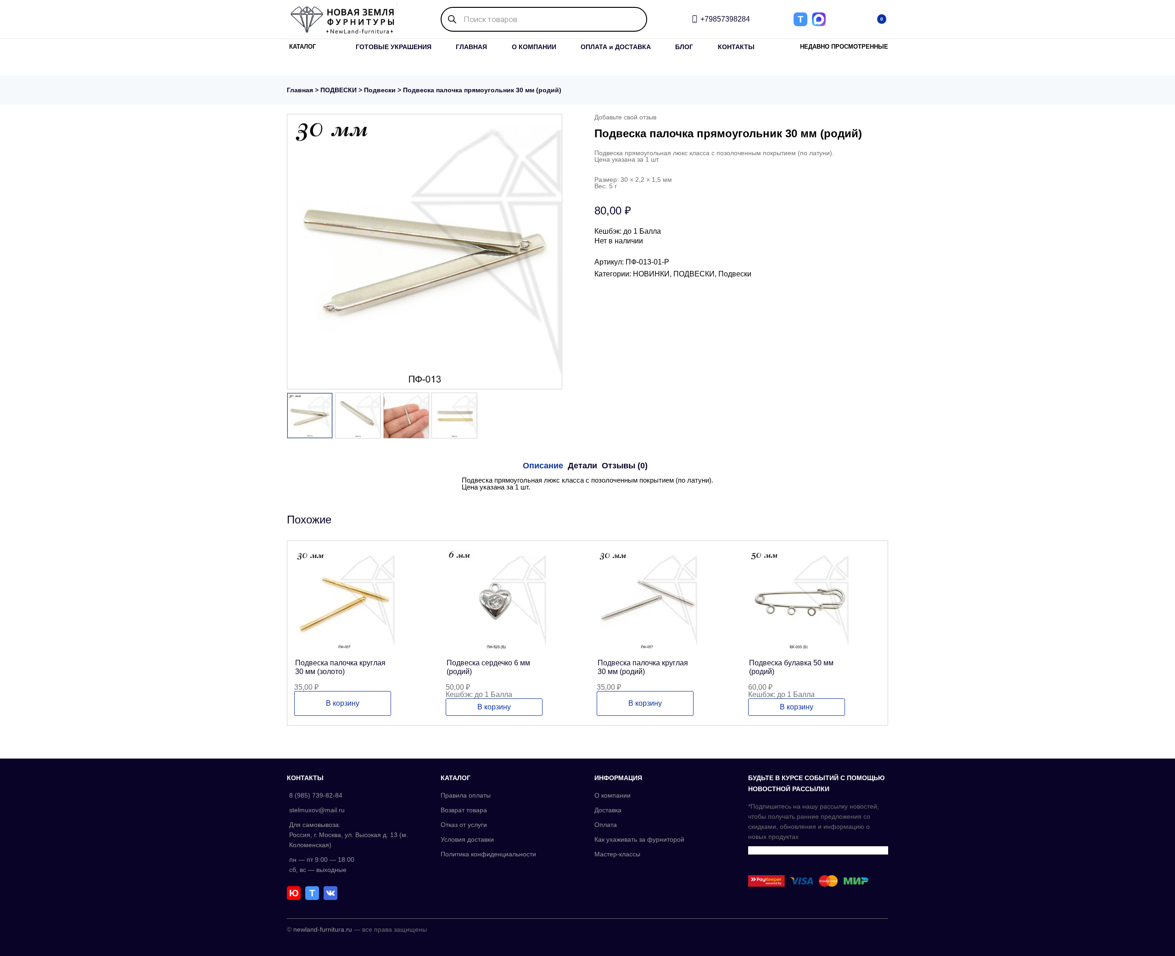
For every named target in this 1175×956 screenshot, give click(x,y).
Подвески (380, 90)
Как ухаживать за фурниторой (639, 839)
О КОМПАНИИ (534, 47)
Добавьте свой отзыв (625, 117)
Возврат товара (464, 810)
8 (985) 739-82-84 (315, 795)
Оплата (605, 824)
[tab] (543, 465)
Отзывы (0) (625, 465)
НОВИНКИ (651, 274)
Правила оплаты (466, 795)
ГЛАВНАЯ (471, 47)
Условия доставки (467, 839)
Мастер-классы (617, 854)
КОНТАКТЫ (736, 47)
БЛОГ (684, 47)
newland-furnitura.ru (322, 929)
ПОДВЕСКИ (338, 90)
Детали (582, 465)
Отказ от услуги (464, 824)
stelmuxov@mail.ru (317, 810)
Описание (543, 465)
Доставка (607, 810)
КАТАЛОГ (302, 47)
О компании (612, 795)
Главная (300, 90)
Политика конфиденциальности (488, 854)
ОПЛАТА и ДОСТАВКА (616, 47)
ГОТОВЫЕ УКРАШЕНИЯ (393, 47)
